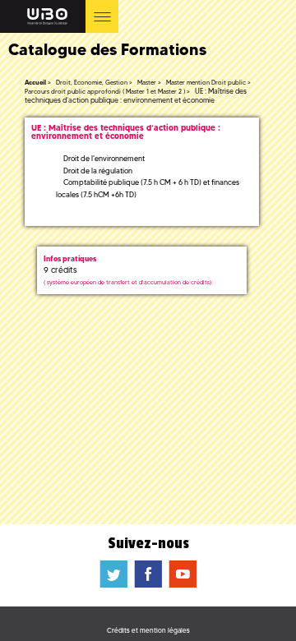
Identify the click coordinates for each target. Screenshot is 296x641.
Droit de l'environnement (104, 158)
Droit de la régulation (97, 170)
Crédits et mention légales (148, 630)
